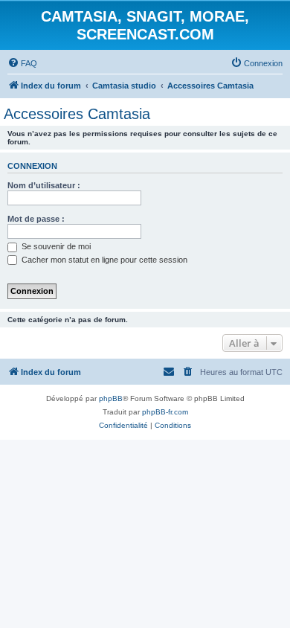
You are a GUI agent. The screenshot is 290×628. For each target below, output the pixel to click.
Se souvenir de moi (55, 246)
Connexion (32, 165)
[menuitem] (22, 63)
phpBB (111, 398)
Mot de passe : (36, 218)
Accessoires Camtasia (77, 114)
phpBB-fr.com (165, 412)
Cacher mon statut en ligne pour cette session (103, 259)
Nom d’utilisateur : (43, 185)
